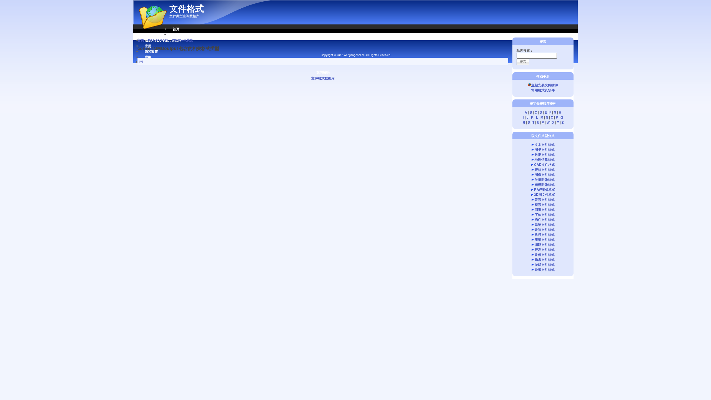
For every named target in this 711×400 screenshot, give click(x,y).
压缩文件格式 (545, 239)
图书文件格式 (545, 149)
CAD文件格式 (544, 164)
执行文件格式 (545, 234)
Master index (158, 40)
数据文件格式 (545, 154)
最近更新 (179, 34)
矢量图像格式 (545, 179)
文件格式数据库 (323, 78)
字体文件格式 (545, 214)
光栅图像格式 (545, 184)
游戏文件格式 (545, 264)
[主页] (150, 31)
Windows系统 (182, 40)
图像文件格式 (545, 174)
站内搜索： (525, 50)
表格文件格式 (545, 169)
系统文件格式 (545, 224)
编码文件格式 (545, 244)
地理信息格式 (545, 159)
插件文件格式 (545, 219)
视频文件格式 (545, 204)
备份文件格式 (545, 254)
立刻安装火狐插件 (544, 85)
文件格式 (186, 8)
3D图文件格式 (544, 194)
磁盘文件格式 (545, 259)
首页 (176, 28)
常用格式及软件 (543, 90)
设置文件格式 (545, 229)
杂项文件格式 (545, 269)
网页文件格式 (545, 209)
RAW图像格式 (544, 189)
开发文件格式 (545, 249)
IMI (141, 61)
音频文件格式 (545, 199)
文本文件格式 (545, 144)
